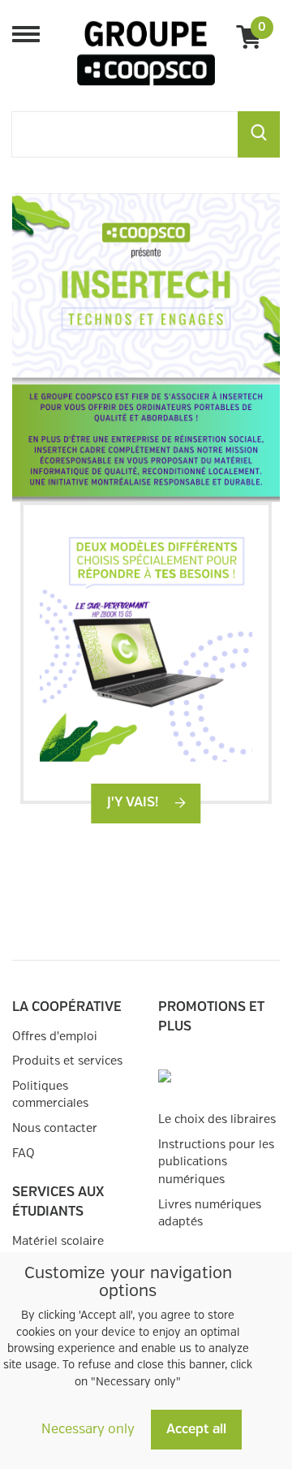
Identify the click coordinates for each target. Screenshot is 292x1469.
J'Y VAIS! (134, 803)
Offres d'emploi (54, 1036)
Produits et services (67, 1061)
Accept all (196, 1430)
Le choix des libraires (217, 1119)
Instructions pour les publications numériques (216, 1162)
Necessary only (88, 1430)
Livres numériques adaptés (209, 1214)
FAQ (23, 1153)
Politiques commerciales (50, 1095)
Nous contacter (54, 1128)
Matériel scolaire (58, 1241)
